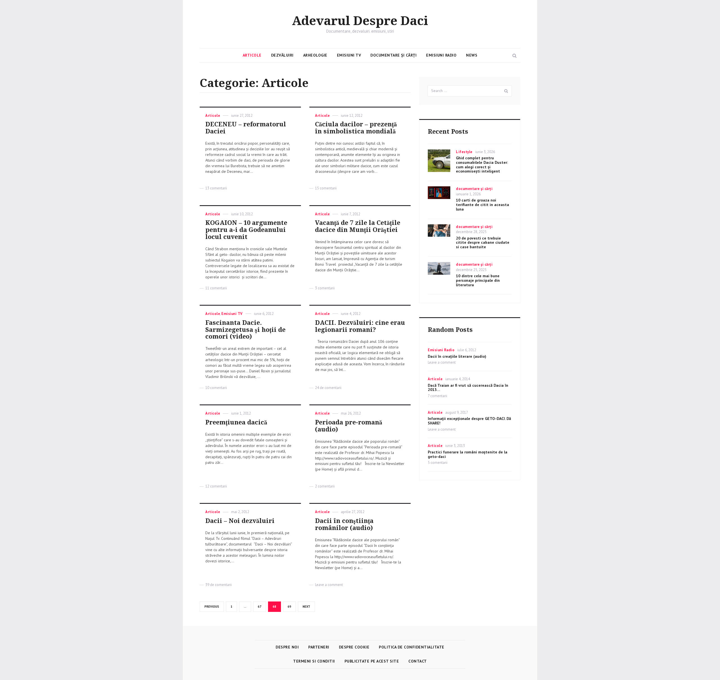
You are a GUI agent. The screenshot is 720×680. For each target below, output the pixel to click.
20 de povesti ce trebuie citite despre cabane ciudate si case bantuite (482, 243)
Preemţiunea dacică (236, 422)
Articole (252, 55)
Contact (417, 661)
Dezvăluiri (282, 55)
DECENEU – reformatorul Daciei (245, 128)
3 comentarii (325, 288)
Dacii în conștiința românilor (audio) (344, 524)
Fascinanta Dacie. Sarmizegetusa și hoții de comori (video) (245, 329)
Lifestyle (464, 151)
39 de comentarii (218, 584)
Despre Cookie (354, 647)
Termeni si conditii (314, 661)
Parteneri (318, 647)
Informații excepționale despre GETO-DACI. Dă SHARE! (469, 421)
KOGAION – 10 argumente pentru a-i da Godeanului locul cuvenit (246, 229)
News (471, 55)
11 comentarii (216, 288)
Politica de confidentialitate (411, 647)
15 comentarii (326, 188)
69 (291, 607)
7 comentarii (437, 395)
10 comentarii (216, 387)
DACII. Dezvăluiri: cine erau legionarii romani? (360, 326)
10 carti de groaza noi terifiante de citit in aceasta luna (482, 205)
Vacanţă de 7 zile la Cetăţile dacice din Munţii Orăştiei (357, 226)
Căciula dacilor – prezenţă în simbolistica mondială (356, 128)
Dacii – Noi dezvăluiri (239, 520)
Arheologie (315, 55)
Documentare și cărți (393, 55)
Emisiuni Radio (441, 55)
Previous (211, 607)
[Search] (506, 91)
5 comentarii (437, 462)
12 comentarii (216, 486)
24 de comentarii (328, 387)
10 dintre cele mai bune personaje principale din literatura (478, 280)
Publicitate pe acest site (372, 661)
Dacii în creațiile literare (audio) (457, 356)
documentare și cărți (474, 188)
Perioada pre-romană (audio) (348, 426)
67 (261, 607)
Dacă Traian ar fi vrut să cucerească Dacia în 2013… (468, 387)
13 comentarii (216, 188)
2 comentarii (325, 486)
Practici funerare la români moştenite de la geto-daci (467, 454)
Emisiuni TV (349, 55)
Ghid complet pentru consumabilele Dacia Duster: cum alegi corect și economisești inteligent (482, 164)
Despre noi (287, 647)
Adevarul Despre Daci (360, 21)
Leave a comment (329, 584)
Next (306, 607)
